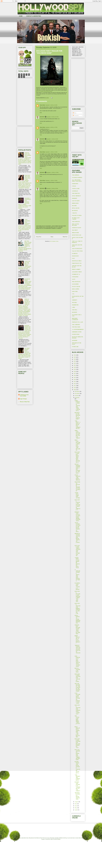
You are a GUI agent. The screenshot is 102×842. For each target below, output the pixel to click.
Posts (75, 113)
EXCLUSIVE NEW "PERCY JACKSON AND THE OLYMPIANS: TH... (77, 550)
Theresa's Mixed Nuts (25, 401)
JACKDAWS (74, 340)
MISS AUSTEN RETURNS (75, 224)
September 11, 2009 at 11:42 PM (52, 172)
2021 (75, 365)
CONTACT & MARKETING (33, 16)
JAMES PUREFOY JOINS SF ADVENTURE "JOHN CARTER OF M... (77, 405)
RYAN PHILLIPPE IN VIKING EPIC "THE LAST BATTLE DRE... (77, 731)
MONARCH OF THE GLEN (76, 343)
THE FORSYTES (76, 193)
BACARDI (74, 205)
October (77, 395)
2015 (75, 377)
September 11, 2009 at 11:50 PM (51, 180)
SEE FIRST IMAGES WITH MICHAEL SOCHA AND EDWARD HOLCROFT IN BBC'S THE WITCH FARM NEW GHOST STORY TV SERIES (24, 353)
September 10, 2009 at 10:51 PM (52, 116)
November (77, 393)
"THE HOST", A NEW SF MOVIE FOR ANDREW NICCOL (77, 424)
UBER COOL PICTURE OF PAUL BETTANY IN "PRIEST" (77, 434)
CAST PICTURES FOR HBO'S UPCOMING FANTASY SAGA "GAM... (77, 698)
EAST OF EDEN (76, 200)
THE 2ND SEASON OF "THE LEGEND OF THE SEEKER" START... (77, 687)
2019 (75, 369)
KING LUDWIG (75, 289)
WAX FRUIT (75, 230)
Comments (76, 115)
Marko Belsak (42, 105)
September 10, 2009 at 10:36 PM (51, 105)
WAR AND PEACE (76, 281)
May (76, 807)
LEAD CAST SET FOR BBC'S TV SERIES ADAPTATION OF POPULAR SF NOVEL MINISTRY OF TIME (24, 265)
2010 (75, 387)
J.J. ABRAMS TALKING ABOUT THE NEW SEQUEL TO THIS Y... (77, 575)
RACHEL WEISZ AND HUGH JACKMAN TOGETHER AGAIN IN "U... (77, 767)
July (76, 803)
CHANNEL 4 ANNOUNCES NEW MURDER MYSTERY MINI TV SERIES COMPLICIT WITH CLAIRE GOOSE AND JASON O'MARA (24, 203)
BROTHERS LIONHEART (75, 319)
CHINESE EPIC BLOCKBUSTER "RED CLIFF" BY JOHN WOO (77, 629)
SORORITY (74, 300)
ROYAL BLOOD (75, 208)
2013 (75, 381)
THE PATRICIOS (76, 221)
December (77, 391)
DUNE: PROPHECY (76, 196)
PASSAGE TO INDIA (77, 215)
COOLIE (74, 186)
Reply (41, 112)
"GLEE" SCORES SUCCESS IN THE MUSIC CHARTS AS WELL (77, 527)
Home (52, 236)
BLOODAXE (75, 210)
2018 (75, 371)
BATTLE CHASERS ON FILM (77, 670)
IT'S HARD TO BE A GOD (77, 315)
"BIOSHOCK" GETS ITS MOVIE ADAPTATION (77, 796)
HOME (21, 16)
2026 (75, 355)
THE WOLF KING (76, 327)
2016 (75, 375)
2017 (75, 373)
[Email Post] (51, 97)
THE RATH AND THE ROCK (77, 245)
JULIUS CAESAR (76, 286)
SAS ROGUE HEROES (77, 177)
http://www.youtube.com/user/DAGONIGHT (44, 91)
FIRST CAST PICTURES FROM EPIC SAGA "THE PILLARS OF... (77, 445)
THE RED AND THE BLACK (76, 266)
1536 (73, 294)
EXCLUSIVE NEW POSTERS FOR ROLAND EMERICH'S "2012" (77, 743)
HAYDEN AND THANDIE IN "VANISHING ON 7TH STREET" (77, 786)
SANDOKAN (75, 191)
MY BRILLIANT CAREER (76, 218)
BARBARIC (74, 198)
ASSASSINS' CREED (77, 272)
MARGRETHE (75, 305)
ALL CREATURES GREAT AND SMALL (77, 180)
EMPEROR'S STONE (76, 332)
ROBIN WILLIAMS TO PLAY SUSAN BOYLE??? (77, 639)
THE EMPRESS (75, 175)
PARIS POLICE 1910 (76, 263)
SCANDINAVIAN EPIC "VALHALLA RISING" (77, 586)
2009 (75, 389)
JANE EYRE (75, 291)
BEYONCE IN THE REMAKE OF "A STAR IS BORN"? (77, 416)
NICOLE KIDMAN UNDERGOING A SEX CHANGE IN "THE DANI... (77, 468)
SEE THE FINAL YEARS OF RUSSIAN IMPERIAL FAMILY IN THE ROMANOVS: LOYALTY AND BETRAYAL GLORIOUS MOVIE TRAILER (24, 246)
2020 (75, 367)
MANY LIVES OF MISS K (77, 238)
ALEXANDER (75, 284)
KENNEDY (74, 312)
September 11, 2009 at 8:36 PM (52, 139)
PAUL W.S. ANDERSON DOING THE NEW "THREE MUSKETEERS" (77, 754)
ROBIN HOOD (75, 203)
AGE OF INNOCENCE (77, 248)
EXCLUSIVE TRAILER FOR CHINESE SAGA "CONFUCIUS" (77, 709)
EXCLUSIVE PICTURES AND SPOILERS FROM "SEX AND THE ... (77, 596)
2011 (75, 385)
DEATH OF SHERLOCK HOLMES (77, 337)
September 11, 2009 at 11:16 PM (51, 152)
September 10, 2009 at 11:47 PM (51, 127)
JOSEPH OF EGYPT (76, 227)
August (76, 801)
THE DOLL (74, 309)
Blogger (59, 839)
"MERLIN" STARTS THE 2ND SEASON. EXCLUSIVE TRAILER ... (77, 650)
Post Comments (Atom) (54, 241)
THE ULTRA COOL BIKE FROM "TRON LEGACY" (77, 720)
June (76, 805)
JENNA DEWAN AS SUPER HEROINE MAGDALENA (77, 619)
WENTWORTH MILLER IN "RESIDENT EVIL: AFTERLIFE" (77, 486)
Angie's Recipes (23, 399)
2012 (75, 383)
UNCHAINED (75, 276)
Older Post (65, 236)
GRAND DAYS (75, 256)
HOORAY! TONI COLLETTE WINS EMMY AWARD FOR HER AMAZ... (77, 516)
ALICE (73, 279)
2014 (75, 379)
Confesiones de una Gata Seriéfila (24, 395)
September (77, 397)
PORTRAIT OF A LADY (77, 322)
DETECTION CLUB (76, 235)
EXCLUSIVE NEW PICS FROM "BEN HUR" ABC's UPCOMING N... (77, 457)
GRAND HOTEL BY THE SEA (78, 297)
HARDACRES (75, 183)
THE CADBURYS (76, 324)
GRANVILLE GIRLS (76, 260)
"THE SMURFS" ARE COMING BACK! (77, 777)
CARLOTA (74, 213)
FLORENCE (75, 253)
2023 (75, 361)
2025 (75, 357)
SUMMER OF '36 (76, 274)
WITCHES (74, 302)
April (76, 810)
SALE (73, 258)
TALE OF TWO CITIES (77, 251)
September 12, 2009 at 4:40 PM (52, 188)
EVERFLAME (75, 346)
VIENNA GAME (75, 188)
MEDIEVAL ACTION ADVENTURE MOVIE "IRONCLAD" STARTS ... (77, 538)
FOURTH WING (75, 334)
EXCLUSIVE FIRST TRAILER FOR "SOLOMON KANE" (49, 52)
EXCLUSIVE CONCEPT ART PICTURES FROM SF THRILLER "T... (77, 505)
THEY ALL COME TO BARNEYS (77, 241)
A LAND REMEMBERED (78, 329)
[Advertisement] (24, 101)
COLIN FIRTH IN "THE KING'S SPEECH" (77, 477)
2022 (75, 363)
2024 (75, 359)
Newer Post (38, 236)
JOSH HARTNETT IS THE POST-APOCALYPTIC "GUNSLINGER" (77, 661)
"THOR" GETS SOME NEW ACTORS (77, 495)
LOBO (73, 307)
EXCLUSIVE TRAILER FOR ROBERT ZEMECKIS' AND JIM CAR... (77, 608)
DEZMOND (42, 116)
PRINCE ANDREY (76, 269)
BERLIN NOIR (75, 232)
